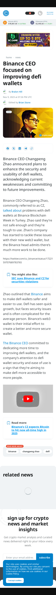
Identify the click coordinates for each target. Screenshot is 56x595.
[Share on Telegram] (25, 148)
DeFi (48, 451)
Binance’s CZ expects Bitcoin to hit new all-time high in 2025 (30, 430)
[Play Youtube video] (28, 399)
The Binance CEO (15, 343)
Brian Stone (24, 102)
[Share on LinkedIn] (19, 148)
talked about (12, 210)
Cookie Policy (12, 573)
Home (9, 57)
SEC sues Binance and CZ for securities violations (30, 279)
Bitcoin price (14, 22)
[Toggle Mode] (40, 13)
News (18, 57)
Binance (37, 294)
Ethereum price (41, 22)
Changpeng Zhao (31, 451)
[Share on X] (13, 148)
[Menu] (50, 13)
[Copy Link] (31, 148)
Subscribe (44, 557)
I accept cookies (15, 580)
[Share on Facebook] (8, 148)
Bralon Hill (17, 91)
